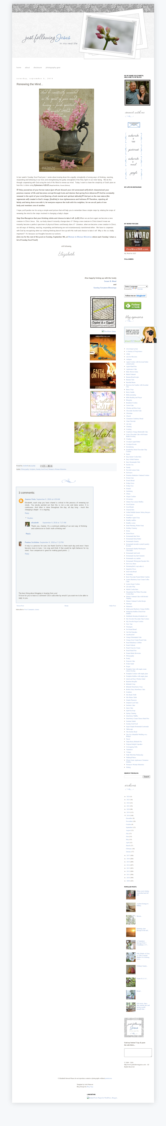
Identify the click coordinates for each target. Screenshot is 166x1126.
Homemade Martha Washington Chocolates (136, 549)
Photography (25, 469)
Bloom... (139, 916)
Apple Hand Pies (131, 366)
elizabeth (35, 523)
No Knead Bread (131, 629)
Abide (128, 354)
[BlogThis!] (44, 466)
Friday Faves (130, 483)
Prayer (128, 666)
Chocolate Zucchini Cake (133, 411)
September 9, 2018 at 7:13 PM (52, 542)
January (128, 852)
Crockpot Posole (131, 444)
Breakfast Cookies (131, 403)
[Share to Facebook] (49, 466)
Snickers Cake (130, 705)
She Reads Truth (131, 695)
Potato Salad (130, 664)
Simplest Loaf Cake (132, 703)
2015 (128, 862)
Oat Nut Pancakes (131, 632)
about (27, 67)
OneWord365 (130, 635)
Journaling (129, 574)
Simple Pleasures (131, 700)
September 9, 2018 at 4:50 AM (48, 499)
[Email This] (41, 466)
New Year (129, 624)
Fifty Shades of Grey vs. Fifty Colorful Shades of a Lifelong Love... (143, 956)
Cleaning (129, 426)
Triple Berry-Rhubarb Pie (134, 741)
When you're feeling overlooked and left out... (143, 893)
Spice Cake (129, 708)
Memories (129, 606)
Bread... (139, 991)
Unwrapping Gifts (131, 747)
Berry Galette (130, 392)
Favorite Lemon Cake (132, 470)
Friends (128, 488)
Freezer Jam (130, 478)
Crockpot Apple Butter (133, 442)
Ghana (128, 494)
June (127, 836)
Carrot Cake (130, 405)
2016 (128, 859)
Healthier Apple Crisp (133, 517)
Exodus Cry (129, 465)
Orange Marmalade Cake (133, 637)
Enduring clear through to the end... (143, 929)
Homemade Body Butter (133, 539)
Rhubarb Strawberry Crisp (134, 687)
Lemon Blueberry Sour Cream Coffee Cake (137, 580)
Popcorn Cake (130, 661)
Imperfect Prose (131, 569)
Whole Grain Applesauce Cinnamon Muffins (137, 761)
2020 (128, 809)
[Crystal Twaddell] (103, 416)
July (127, 833)
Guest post (129, 515)
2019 (128, 812)
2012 (128, 871)
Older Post (112, 606)
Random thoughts (131, 681)
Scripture (32, 469)
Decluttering (130, 447)
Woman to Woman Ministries (80, 237)
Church (128, 416)
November (129, 821)
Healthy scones (131, 523)
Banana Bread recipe (132, 377)
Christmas (129, 413)
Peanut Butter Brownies (133, 653)
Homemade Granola (132, 541)
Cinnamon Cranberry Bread (134, 418)
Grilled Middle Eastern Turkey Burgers (138, 512)
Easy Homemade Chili (133, 462)
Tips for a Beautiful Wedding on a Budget (136, 735)
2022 (128, 803)
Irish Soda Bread (131, 571)
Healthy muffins (131, 520)
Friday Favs (130, 486)
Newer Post (20, 606)
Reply (27, 513)
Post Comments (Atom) (31, 609)
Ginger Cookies (131, 496)
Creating (128, 439)
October (128, 824)
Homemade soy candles (133, 558)
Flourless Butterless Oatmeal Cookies (137, 475)
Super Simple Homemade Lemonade (137, 726)
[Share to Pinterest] (51, 466)
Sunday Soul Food (42, 469)
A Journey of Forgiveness (134, 351)
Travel (128, 739)
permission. (108, 1078)
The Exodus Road (131, 732)
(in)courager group (132, 349)
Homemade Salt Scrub (133, 553)
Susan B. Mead (110, 281)
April (128, 842)
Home (66, 606)
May (127, 839)
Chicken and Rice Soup (133, 408)
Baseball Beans (131, 382)
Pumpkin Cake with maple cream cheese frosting (136, 670)
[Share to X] (46, 466)
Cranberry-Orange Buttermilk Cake (137, 432)
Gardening (129, 491)
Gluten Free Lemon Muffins (134, 502)
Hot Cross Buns (131, 564)
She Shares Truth (131, 697)
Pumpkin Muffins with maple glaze (137, 676)
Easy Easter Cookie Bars (133, 457)
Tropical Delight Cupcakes (134, 744)
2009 (128, 881)
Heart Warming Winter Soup (135, 525)
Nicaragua (129, 627)
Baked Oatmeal (131, 374)
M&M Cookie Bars (132, 589)
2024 (128, 796)
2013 (128, 868)
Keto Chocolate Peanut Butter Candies (138, 577)
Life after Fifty (130, 587)
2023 (128, 799)
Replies (30, 518)
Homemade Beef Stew (133, 536)
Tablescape (129, 729)
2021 (128, 806)
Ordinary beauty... (142, 966)
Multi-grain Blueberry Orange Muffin (137, 609)
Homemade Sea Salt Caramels (135, 556)
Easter (128, 454)
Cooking (129, 429)
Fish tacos (129, 472)
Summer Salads (131, 721)
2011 (128, 874)
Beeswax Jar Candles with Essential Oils (137, 386)
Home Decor (130, 533)
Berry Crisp (129, 389)
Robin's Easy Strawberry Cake (135, 689)
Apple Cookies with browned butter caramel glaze (137, 363)
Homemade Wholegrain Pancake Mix (137, 561)
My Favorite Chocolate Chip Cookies (137, 619)
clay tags (129, 424)
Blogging (129, 400)
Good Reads (130, 507)
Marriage (129, 604)
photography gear (53, 67)
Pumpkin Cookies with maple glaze (137, 673)
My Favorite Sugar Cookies (134, 621)
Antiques (129, 359)
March (128, 845)
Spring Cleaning (131, 713)
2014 (128, 865)
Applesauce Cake (131, 369)
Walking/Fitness (131, 757)
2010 (128, 877)
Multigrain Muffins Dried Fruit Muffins (135, 612)
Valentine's (129, 749)
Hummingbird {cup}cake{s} (135, 566)
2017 (128, 855)
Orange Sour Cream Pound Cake (136, 640)
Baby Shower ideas (132, 372)
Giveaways (129, 499)
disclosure (38, 67)
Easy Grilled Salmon (132, 459)
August (128, 830)
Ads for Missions (131, 357)
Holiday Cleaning (131, 528)
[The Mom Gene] (108, 331)
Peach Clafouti (130, 645)
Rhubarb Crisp (130, 684)
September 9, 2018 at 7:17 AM (54, 523)
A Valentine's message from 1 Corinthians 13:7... (142, 943)
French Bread (130, 480)
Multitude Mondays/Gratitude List (136, 616)
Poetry (128, 658)
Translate (140, 289)
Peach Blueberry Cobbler (134, 642)
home (18, 67)
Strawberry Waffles (132, 716)
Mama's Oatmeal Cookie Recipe (136, 601)
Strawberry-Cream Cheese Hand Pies (137, 718)
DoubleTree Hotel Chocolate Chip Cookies (136, 450)
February (129, 849)
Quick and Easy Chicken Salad (135, 679)
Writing (128, 767)
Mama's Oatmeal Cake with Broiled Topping (137, 597)
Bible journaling (131, 395)
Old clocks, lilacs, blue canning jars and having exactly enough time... (143, 1006)
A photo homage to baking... (142, 904)
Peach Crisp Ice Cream (133, 648)
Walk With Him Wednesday (134, 755)
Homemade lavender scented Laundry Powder (137, 545)
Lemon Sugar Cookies (133, 584)
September (129, 827)
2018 (128, 815)
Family (128, 467)
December (129, 818)
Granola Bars (130, 510)
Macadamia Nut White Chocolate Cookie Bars (136, 593)
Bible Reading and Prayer (134, 397)
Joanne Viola (30, 499)
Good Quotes (130, 504)
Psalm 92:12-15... (142, 978)
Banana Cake (130, 380)
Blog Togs (90, 1087)
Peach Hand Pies (131, 650)
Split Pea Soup (130, 710)
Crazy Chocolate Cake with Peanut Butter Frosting (136, 435)
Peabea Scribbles (32, 542)
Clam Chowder (131, 421)
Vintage (128, 752)
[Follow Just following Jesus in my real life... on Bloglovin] (135, 297)
